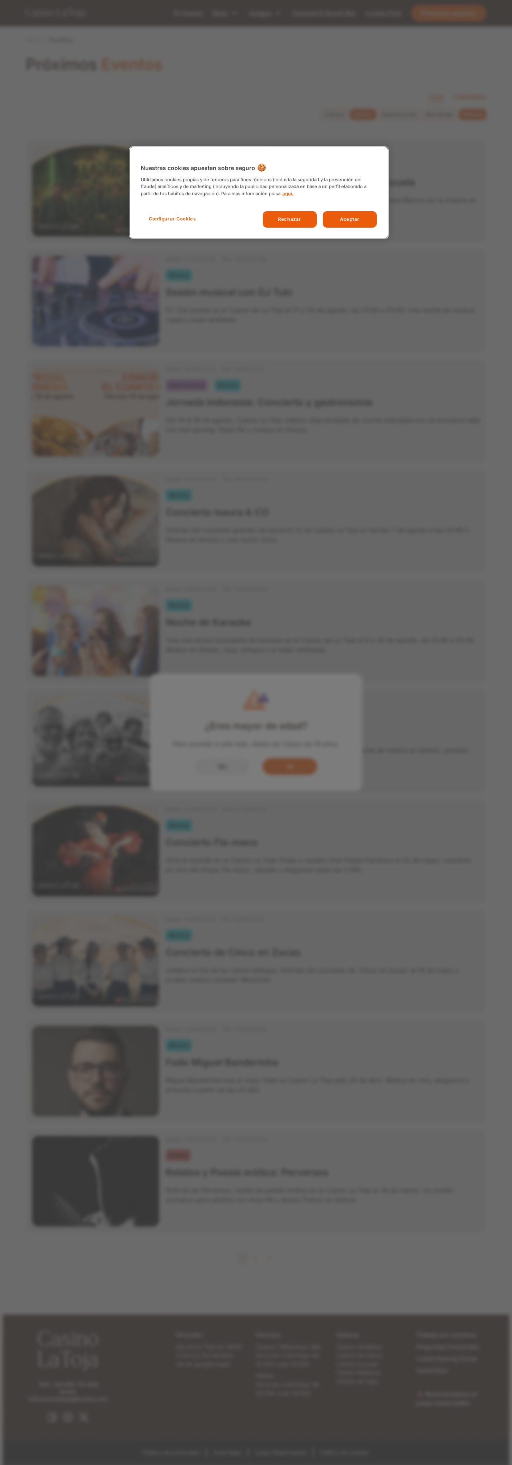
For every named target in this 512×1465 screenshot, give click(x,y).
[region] (259, 192)
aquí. (288, 193)
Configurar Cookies (172, 219)
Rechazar (289, 219)
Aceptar (350, 219)
